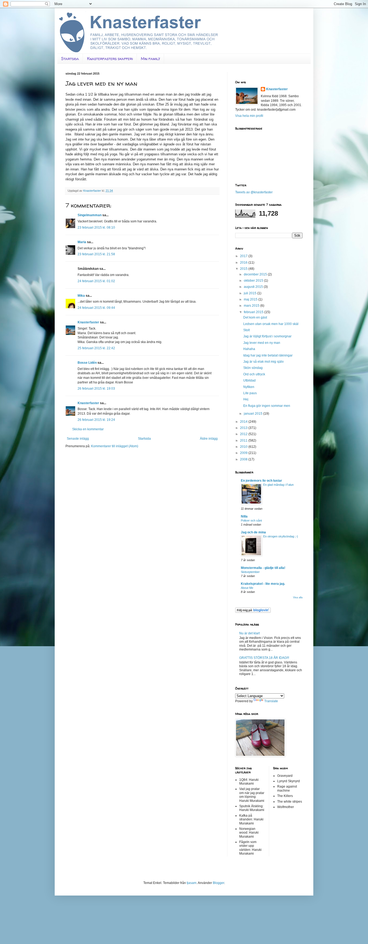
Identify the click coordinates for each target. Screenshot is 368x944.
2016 (244, 262)
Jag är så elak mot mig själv (263, 361)
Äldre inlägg (209, 438)
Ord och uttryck (254, 374)
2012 (244, 434)
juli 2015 (250, 293)
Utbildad (249, 380)
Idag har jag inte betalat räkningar (268, 355)
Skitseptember (250, 572)
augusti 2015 (254, 287)
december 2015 (256, 274)
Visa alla (298, 597)
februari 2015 (254, 312)
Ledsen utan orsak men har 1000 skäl (270, 324)
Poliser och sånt (251, 520)
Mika (81, 296)
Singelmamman (90, 215)
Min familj (150, 58)
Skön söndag (253, 368)
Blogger (218, 883)
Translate (271, 701)
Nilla (244, 516)
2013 (244, 428)
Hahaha (249, 349)
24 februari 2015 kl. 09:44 (96, 308)
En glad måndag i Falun (278, 484)
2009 (244, 453)
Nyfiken (248, 387)
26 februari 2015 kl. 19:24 (96, 420)
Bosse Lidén (87, 363)
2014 (244, 422)
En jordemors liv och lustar (261, 481)
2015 (244, 269)
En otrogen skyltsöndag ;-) (280, 536)
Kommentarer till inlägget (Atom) (114, 446)
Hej (245, 399)
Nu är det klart (249, 633)
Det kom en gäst (255, 317)
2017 (244, 256)
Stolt (246, 330)
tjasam (191, 883)
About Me (247, 587)
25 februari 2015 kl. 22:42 (96, 348)
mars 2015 (252, 305)
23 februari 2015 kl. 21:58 (96, 254)
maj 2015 (251, 299)
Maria (82, 242)
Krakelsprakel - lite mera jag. (263, 584)
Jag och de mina (253, 532)
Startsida (70, 58)
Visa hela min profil (249, 116)
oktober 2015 (254, 280)
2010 (244, 447)
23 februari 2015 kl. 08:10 (96, 227)
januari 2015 (253, 413)
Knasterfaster (88, 322)
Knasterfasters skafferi (110, 58)
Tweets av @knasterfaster (254, 192)
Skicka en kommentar (88, 429)
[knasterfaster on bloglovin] (253, 612)
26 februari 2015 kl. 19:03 (96, 388)
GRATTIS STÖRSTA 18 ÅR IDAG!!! (264, 658)
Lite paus (250, 393)
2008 (244, 459)
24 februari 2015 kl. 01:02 (96, 281)
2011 (244, 440)
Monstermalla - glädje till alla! (263, 568)
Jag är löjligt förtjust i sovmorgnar (267, 336)
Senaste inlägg (78, 438)
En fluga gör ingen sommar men (266, 406)
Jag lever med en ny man (261, 343)
